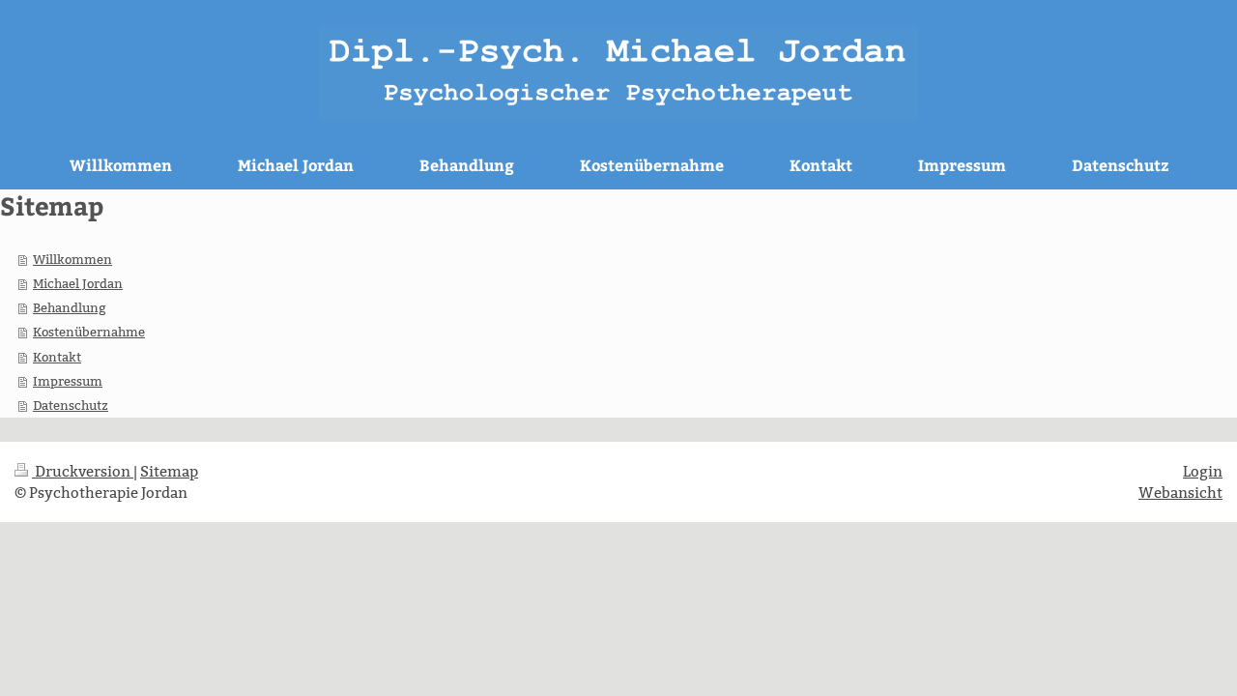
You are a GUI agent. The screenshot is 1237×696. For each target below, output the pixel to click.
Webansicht (1180, 492)
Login (1203, 471)
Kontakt (57, 356)
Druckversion (82, 471)
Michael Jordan (78, 283)
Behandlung (69, 307)
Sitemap (169, 471)
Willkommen (72, 259)
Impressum (67, 381)
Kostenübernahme (89, 331)
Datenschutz (70, 405)
